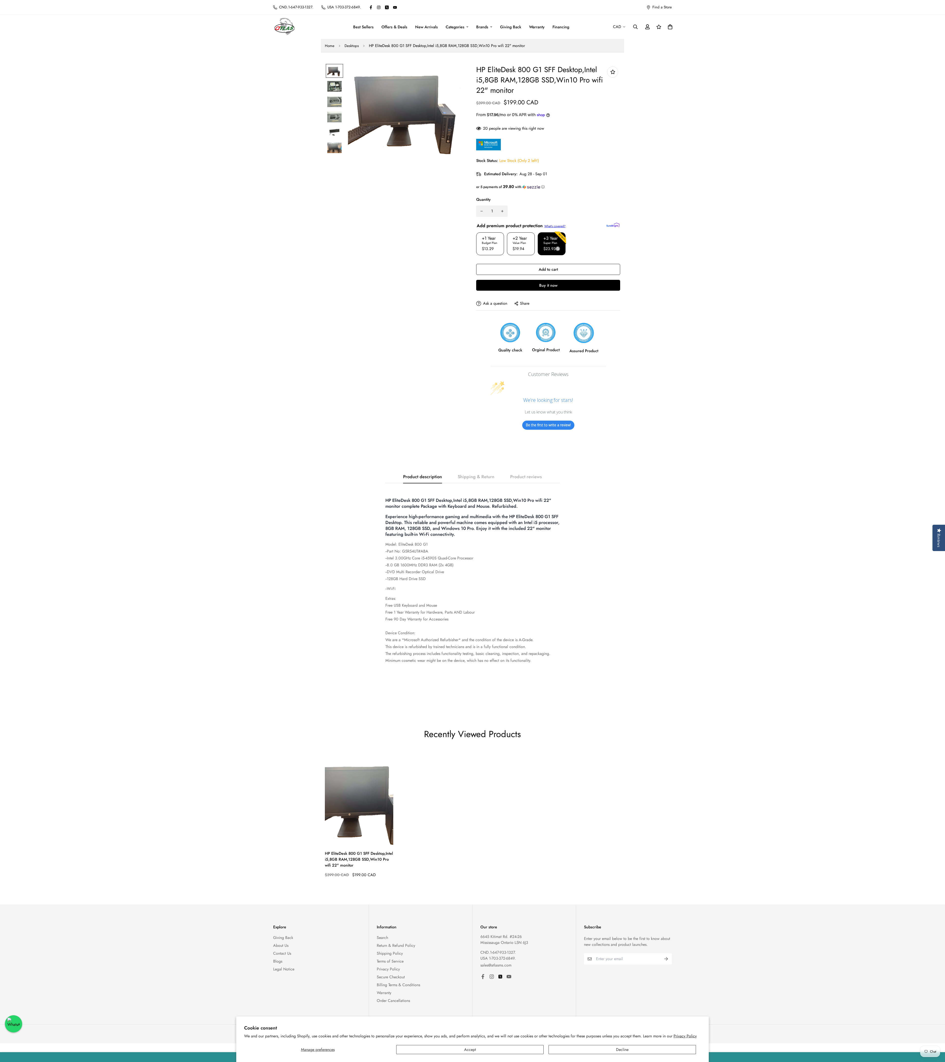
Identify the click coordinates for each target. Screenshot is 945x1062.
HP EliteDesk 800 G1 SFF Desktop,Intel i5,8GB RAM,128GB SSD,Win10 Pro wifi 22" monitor (359, 859)
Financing (560, 27)
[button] (548, 186)
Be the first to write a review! (548, 425)
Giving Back (510, 27)
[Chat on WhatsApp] (13, 1023)
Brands (482, 27)
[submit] (666, 959)
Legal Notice (283, 969)
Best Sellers (363, 27)
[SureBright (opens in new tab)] (612, 225)
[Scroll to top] (935, 1035)
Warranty (537, 27)
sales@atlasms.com (495, 965)
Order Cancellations (393, 1000)
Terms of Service (390, 961)
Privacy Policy (685, 1036)
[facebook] (371, 7)
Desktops (352, 45)
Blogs (277, 961)
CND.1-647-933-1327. (498, 952)
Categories (455, 27)
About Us (280, 945)
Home (329, 45)
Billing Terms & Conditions (398, 985)
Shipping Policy (390, 953)
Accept (470, 1049)
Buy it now (548, 285)
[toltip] (612, 72)
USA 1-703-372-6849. (498, 958)
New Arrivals (426, 27)
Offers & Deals (394, 27)
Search (382, 937)
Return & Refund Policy (396, 945)
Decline (622, 1049)
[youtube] (395, 7)
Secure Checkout (391, 977)
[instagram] (379, 7)
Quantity (483, 199)
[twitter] (387, 7)
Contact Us (282, 953)
